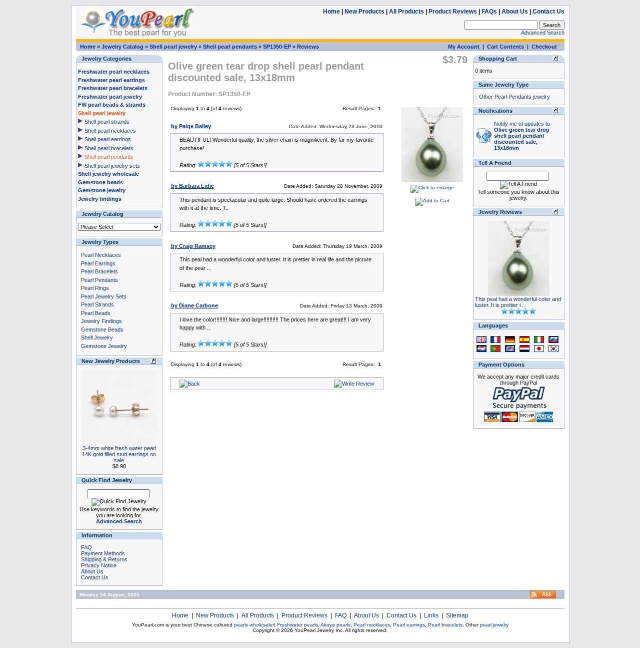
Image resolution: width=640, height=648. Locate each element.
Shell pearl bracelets (109, 148)
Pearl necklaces (372, 624)
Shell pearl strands (107, 122)
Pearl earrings (409, 624)
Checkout (544, 47)
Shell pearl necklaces (110, 131)
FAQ (86, 547)
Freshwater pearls (297, 624)
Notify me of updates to (522, 136)
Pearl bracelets (445, 624)
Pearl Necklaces (101, 255)
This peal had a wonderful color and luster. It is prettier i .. (518, 302)
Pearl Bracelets (99, 271)
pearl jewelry (494, 624)
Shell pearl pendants (230, 47)
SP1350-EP (277, 47)
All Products (406, 11)
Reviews (308, 47)
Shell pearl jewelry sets (112, 166)
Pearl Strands (97, 304)
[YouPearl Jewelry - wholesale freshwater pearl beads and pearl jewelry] (543, 596)
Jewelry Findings (101, 321)
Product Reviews (452, 11)
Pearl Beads (95, 313)
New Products (364, 11)
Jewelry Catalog (123, 47)
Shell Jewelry (97, 338)
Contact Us (548, 11)
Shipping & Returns (104, 559)
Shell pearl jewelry (173, 47)
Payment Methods (103, 553)
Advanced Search (542, 33)
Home (331, 11)
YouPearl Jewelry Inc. (319, 630)
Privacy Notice (98, 565)
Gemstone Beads (102, 330)
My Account (464, 47)
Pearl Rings (95, 288)
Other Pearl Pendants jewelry (514, 97)
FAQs (489, 11)
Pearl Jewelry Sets (103, 296)
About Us (515, 11)
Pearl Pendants (99, 280)
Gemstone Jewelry (104, 346)
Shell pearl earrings (107, 139)
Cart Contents (505, 47)
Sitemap (457, 615)
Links (431, 615)
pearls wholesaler (254, 624)
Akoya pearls (335, 624)
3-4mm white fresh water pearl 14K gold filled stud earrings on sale (119, 454)
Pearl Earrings (98, 263)
